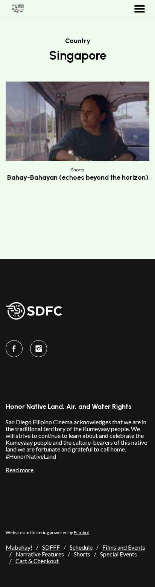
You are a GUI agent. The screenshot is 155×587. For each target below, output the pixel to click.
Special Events (118, 554)
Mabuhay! (19, 547)
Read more (19, 469)
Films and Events (123, 547)
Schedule (81, 547)
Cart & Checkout (37, 560)
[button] (139, 9)
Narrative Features (39, 554)
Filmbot (81, 532)
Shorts (82, 554)
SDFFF (51, 547)
